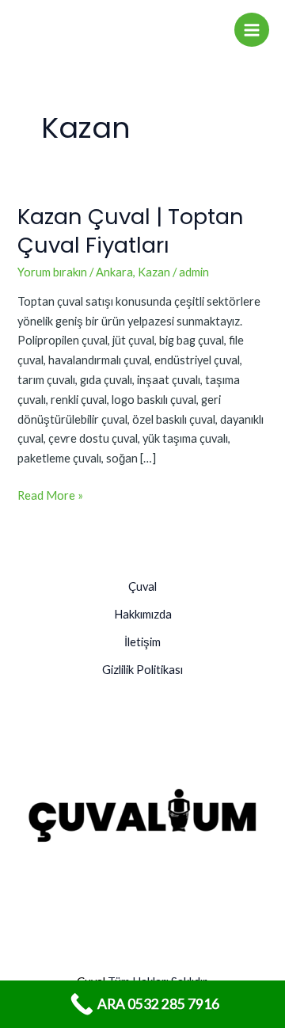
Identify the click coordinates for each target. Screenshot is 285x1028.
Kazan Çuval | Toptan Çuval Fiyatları (130, 231)
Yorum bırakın (52, 272)
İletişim (142, 642)
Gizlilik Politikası (142, 669)
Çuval (142, 586)
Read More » (50, 494)
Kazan (154, 272)
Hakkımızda (143, 614)
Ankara (114, 272)
